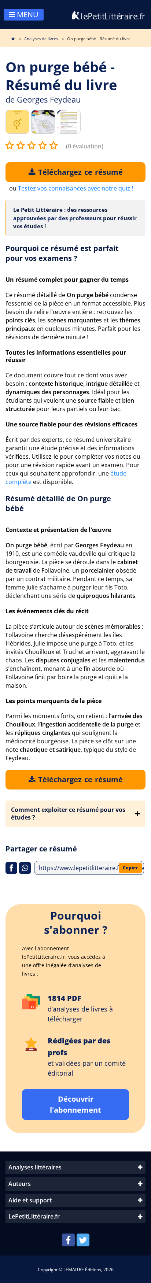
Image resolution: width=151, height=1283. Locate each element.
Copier (130, 868)
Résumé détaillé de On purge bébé (58, 503)
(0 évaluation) (84, 146)
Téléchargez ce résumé (79, 172)
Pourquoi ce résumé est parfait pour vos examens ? (62, 253)
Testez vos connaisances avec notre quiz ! (75, 188)
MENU (26, 14)
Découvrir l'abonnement (75, 1104)
